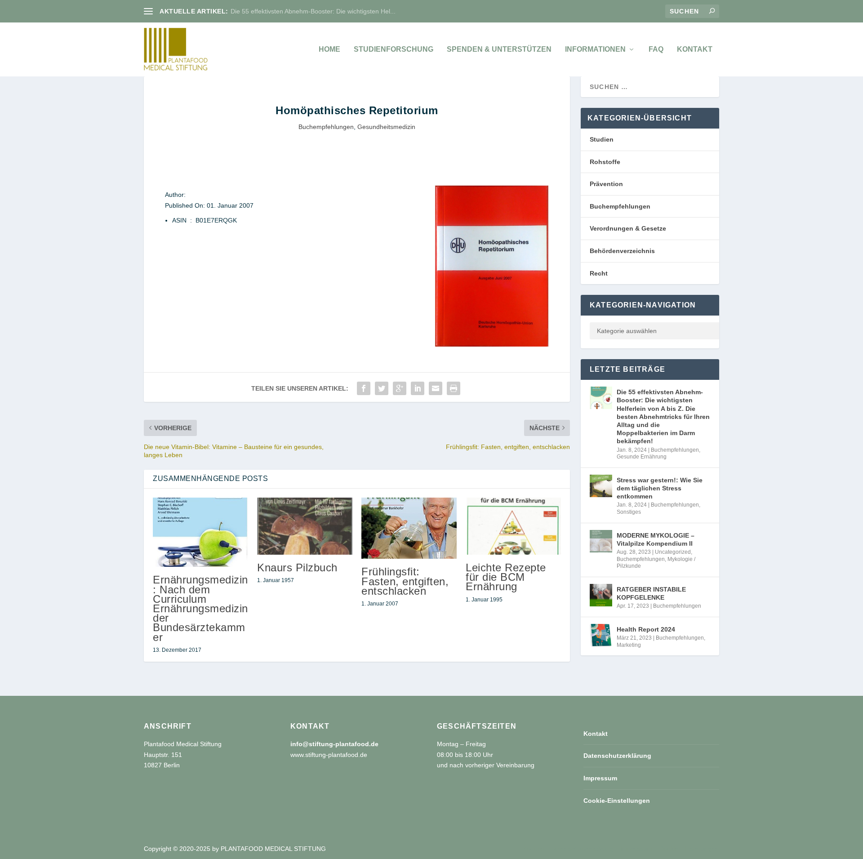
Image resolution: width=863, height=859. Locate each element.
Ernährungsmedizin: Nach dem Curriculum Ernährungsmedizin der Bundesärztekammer (200, 608)
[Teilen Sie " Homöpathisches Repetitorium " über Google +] (400, 388)
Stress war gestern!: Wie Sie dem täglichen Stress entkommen (660, 488)
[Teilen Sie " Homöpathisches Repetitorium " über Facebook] (364, 388)
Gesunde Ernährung (642, 457)
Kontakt (694, 49)
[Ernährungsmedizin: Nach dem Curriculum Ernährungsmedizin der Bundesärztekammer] (200, 532)
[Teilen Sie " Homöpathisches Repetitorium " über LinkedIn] (418, 388)
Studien (602, 139)
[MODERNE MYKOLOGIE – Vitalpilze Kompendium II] (601, 541)
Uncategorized (673, 552)
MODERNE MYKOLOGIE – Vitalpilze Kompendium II (655, 539)
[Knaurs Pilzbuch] (304, 526)
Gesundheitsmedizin (386, 126)
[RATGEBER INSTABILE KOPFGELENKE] (601, 595)
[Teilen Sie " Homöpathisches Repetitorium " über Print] (454, 388)
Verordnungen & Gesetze (628, 228)
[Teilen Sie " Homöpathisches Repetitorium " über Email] (436, 388)
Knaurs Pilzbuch (297, 567)
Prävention (606, 183)
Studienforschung (393, 49)
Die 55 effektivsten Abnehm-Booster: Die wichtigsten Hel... (313, 11)
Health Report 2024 (646, 629)
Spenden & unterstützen (499, 49)
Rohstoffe (605, 161)
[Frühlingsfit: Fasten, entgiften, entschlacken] (409, 528)
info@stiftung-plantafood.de (334, 744)
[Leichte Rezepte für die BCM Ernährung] (513, 526)
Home (329, 49)
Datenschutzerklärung (617, 755)
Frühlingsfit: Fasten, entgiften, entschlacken (405, 580)
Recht (599, 273)
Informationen (595, 49)
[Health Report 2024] (601, 635)
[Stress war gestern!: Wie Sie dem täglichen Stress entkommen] (601, 486)
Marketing (629, 645)
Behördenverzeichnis (622, 250)
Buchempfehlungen (326, 126)
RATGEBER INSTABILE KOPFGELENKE (651, 593)
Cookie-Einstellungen (616, 800)
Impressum (600, 778)
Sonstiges (629, 512)
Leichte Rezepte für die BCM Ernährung (506, 576)
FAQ (656, 49)
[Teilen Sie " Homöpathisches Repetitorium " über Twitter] (382, 388)
